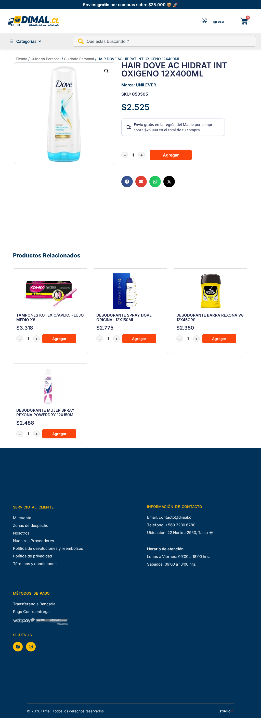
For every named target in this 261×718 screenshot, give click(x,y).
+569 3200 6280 (180, 525)
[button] (106, 71)
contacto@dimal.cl (175, 517)
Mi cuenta (22, 517)
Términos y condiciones (35, 563)
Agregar (171, 155)
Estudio (225, 711)
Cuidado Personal (46, 59)
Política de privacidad (32, 556)
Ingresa (217, 21)
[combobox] (164, 41)
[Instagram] (31, 646)
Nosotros (21, 533)
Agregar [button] (59, 338)
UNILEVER (146, 84)
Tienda (21, 59)
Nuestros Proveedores (33, 540)
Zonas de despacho (30, 525)
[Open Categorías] (40, 41)
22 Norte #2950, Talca (188, 532)
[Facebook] (18, 646)
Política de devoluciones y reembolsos (48, 548)
